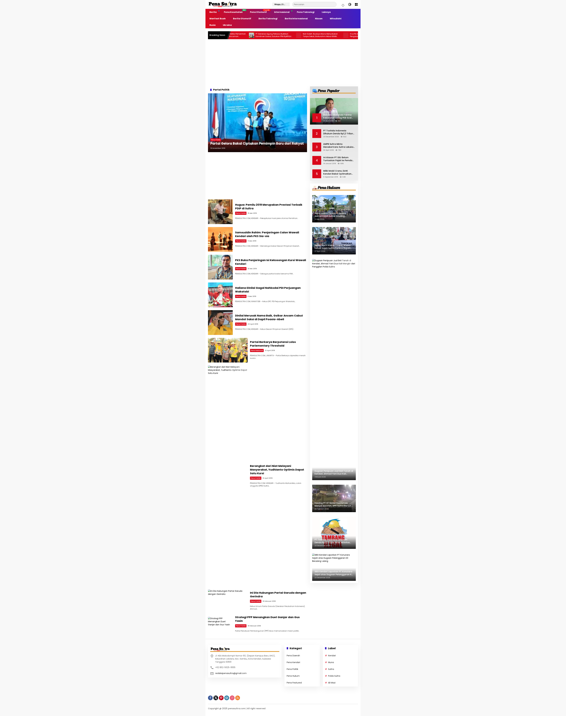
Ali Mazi (331, 682)
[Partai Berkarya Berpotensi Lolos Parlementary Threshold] (228, 350)
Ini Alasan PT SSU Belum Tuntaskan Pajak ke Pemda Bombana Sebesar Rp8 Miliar (338, 159)
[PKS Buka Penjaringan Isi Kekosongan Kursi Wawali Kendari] (220, 267)
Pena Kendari (293, 662)
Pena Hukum (293, 675)
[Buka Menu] (356, 4)
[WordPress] (226, 698)
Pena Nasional (257, 350)
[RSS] (237, 698)
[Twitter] (215, 698)
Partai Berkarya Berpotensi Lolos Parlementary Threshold (273, 343)
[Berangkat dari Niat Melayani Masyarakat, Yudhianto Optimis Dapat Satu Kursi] (228, 476)
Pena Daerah (293, 655)
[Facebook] (210, 698)
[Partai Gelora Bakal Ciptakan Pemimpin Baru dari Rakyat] (257, 122)
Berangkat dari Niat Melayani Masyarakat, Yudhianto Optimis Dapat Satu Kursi (277, 469)
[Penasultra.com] (222, 4)
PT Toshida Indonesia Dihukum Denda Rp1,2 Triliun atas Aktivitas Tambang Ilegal (338, 132)
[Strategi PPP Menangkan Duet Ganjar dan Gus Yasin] (220, 624)
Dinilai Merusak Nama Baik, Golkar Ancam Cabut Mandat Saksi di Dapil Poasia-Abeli (269, 317)
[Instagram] (232, 698)
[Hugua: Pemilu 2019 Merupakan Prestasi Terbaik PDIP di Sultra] (220, 211)
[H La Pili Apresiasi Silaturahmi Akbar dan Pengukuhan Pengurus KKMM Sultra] (304, 35)
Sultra (331, 669)
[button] (342, 4)
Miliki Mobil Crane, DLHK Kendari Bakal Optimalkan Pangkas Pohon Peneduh (337, 172)
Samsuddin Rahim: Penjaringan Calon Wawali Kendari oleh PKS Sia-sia (267, 234)
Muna (331, 662)
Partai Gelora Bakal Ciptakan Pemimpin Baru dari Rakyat (257, 143)
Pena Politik (215, 140)
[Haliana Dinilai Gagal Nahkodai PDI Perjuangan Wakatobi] (220, 294)
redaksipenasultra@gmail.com (231, 673)
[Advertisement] (283, 62)
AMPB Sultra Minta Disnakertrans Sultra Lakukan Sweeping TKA (339, 145)
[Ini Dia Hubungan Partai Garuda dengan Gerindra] (228, 601)
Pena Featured (294, 682)
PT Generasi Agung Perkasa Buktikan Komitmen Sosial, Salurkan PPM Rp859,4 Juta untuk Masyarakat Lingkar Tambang (231, 35)
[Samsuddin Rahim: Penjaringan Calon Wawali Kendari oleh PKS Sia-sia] (220, 239)
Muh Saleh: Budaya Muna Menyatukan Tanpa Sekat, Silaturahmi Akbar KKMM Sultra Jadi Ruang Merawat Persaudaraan (278, 35)
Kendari (332, 655)
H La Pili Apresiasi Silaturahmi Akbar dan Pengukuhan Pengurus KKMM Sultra (326, 35)
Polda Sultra (334, 675)
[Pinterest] (221, 698)
